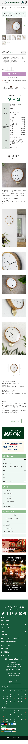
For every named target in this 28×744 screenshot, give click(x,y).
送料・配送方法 (5, 652)
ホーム (2, 617)
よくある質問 (4, 648)
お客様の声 (4, 634)
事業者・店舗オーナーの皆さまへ (10, 641)
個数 (3, 69)
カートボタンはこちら (13, 421)
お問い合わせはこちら (14, 77)
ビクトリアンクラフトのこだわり (10, 638)
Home (3, 7)
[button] (25, 24)
